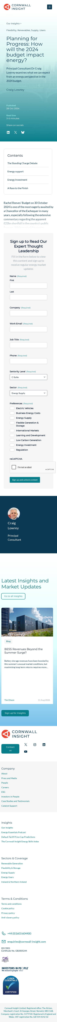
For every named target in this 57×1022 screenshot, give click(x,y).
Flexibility (11, 30)
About (4, 773)
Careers (5, 787)
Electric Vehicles (24, 408)
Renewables (23, 30)
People (4, 782)
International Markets (27, 430)
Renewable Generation (12, 863)
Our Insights (13, 23)
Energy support (15, 171)
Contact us (10, 749)
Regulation (22, 449)
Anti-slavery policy (10, 917)
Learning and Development (30, 435)
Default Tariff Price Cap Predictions (18, 837)
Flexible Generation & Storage (27, 424)
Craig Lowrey (15, 89)
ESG (3, 792)
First (12, 280)
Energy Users (7, 877)
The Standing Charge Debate (22, 163)
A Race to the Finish (17, 188)
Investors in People (10, 796)
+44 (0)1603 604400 (19, 933)
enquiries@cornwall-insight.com (26, 941)
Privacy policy (8, 913)
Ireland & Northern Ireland (14, 882)
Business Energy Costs (28, 413)
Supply (34, 30)
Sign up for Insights (15, 713)
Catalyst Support (9, 805)
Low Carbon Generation (28, 440)
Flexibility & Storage (10, 868)
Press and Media (9, 778)
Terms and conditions (11, 904)
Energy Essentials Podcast (13, 832)
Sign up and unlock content (25, 479)
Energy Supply (24, 418)
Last (12, 291)
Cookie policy (7, 908)
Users (42, 30)
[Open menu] (49, 7)
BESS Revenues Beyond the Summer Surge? (23, 650)
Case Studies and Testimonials (15, 801)
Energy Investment (26, 445)
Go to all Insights (13, 596)
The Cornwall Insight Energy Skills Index (20, 841)
